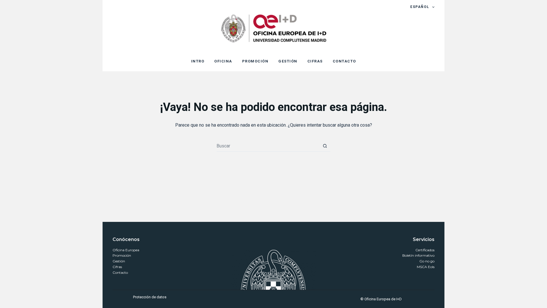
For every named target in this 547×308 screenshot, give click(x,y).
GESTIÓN (287, 61)
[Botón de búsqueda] (324, 146)
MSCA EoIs (425, 267)
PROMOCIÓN (255, 61)
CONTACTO (344, 61)
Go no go (426, 261)
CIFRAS (315, 61)
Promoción (122, 255)
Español (419, 7)
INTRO (198, 61)
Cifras (117, 267)
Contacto (120, 272)
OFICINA (223, 61)
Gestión (119, 261)
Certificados (424, 250)
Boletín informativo (418, 255)
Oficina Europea (126, 250)
